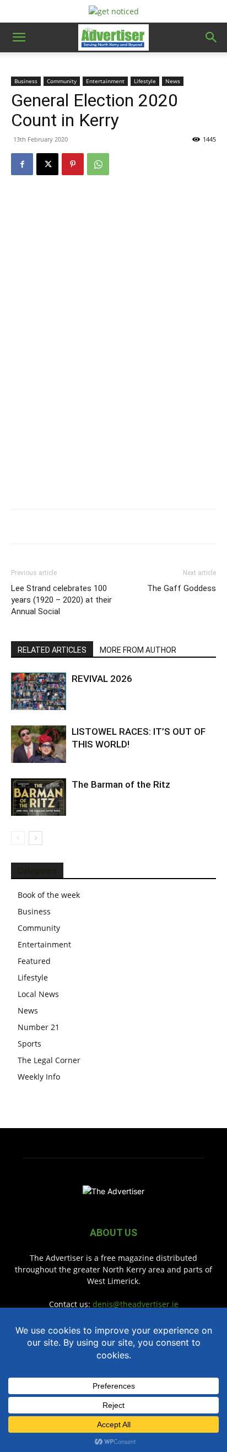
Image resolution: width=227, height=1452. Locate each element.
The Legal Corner (49, 1060)
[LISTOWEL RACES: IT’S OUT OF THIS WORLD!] (38, 744)
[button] (18, 37)
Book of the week (49, 895)
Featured (34, 961)
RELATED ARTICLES (52, 650)
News (172, 81)
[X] (47, 164)
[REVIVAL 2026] (38, 692)
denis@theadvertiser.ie (136, 1304)
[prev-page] (18, 838)
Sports (29, 1043)
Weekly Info (39, 1076)
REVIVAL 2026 (102, 678)
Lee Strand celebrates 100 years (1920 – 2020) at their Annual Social (61, 599)
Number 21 (39, 1027)
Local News (38, 994)
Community (62, 81)
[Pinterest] (73, 164)
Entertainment (105, 81)
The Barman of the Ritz (121, 784)
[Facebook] (22, 164)
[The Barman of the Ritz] (38, 797)
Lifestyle (145, 81)
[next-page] (35, 838)
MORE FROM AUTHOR (138, 650)
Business (25, 81)
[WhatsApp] (98, 164)
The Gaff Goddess (181, 588)
